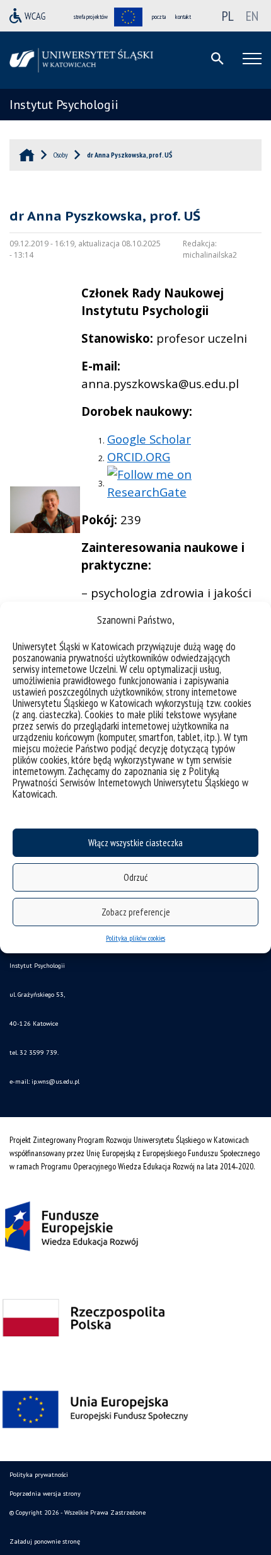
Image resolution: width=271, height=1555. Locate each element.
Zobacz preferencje (135, 912)
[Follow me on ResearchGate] (184, 481)
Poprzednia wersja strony (45, 1493)
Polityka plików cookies (135, 938)
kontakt (183, 17)
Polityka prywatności (38, 1475)
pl (228, 16)
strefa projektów (91, 17)
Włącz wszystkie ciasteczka (135, 843)
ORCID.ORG (138, 456)
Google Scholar (149, 439)
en (252, 16)
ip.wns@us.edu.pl (55, 1081)
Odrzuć (135, 877)
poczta (159, 17)
